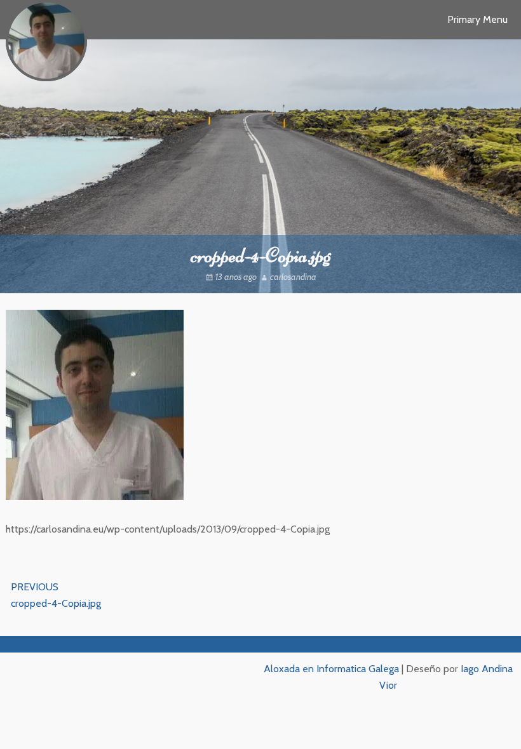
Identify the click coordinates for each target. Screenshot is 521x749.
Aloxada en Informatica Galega (331, 669)
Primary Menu (477, 19)
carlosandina (293, 276)
